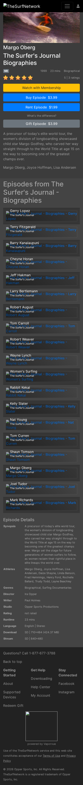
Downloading (41, 678)
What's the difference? (41, 115)
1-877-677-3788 (42, 653)
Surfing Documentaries (57, 587)
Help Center (40, 687)
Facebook (66, 683)
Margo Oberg (14, 167)
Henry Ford (54, 577)
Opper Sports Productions (42, 606)
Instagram (66, 692)
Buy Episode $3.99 (41, 97)
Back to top (12, 661)
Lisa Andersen (64, 167)
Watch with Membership (41, 88)
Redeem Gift (13, 705)
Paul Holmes (32, 600)
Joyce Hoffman (39, 167)
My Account (40, 695)
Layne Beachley (61, 581)
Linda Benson (65, 573)
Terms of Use (51, 755)
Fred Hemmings (35, 577)
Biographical (33, 587)
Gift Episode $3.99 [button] (41, 124)
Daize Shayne (47, 573)
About (8, 683)
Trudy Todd (42, 581)
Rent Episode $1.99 (41, 107)
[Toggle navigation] (67, 6)
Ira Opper (31, 594)
